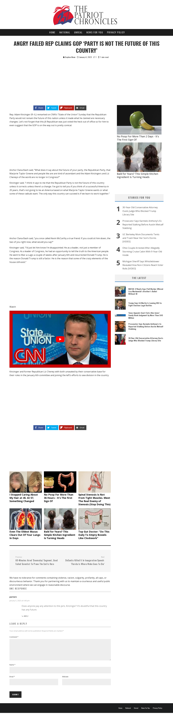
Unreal (78, 32)
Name (12, 665)
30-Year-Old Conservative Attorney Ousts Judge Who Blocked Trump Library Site (140, 211)
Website (65, 677)
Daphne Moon (70, 57)
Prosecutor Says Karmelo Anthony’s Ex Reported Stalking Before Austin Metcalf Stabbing (142, 224)
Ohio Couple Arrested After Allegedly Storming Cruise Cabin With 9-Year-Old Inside (142, 251)
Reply (26, 616)
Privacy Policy (116, 32)
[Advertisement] (86, 79)
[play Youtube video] (60, 339)
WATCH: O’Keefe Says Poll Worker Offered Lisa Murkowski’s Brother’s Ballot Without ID (145, 291)
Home (52, 32)
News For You (94, 32)
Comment (13, 637)
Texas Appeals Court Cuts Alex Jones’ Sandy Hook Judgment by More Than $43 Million (145, 315)
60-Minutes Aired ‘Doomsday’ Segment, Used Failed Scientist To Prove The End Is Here (37, 561)
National (64, 32)
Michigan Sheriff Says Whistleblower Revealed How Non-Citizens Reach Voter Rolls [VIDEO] (142, 265)
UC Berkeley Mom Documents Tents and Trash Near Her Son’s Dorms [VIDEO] (140, 238)
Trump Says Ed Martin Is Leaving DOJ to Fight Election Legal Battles (145, 304)
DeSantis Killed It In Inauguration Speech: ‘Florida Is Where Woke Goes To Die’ (84, 561)
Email (12, 677)
